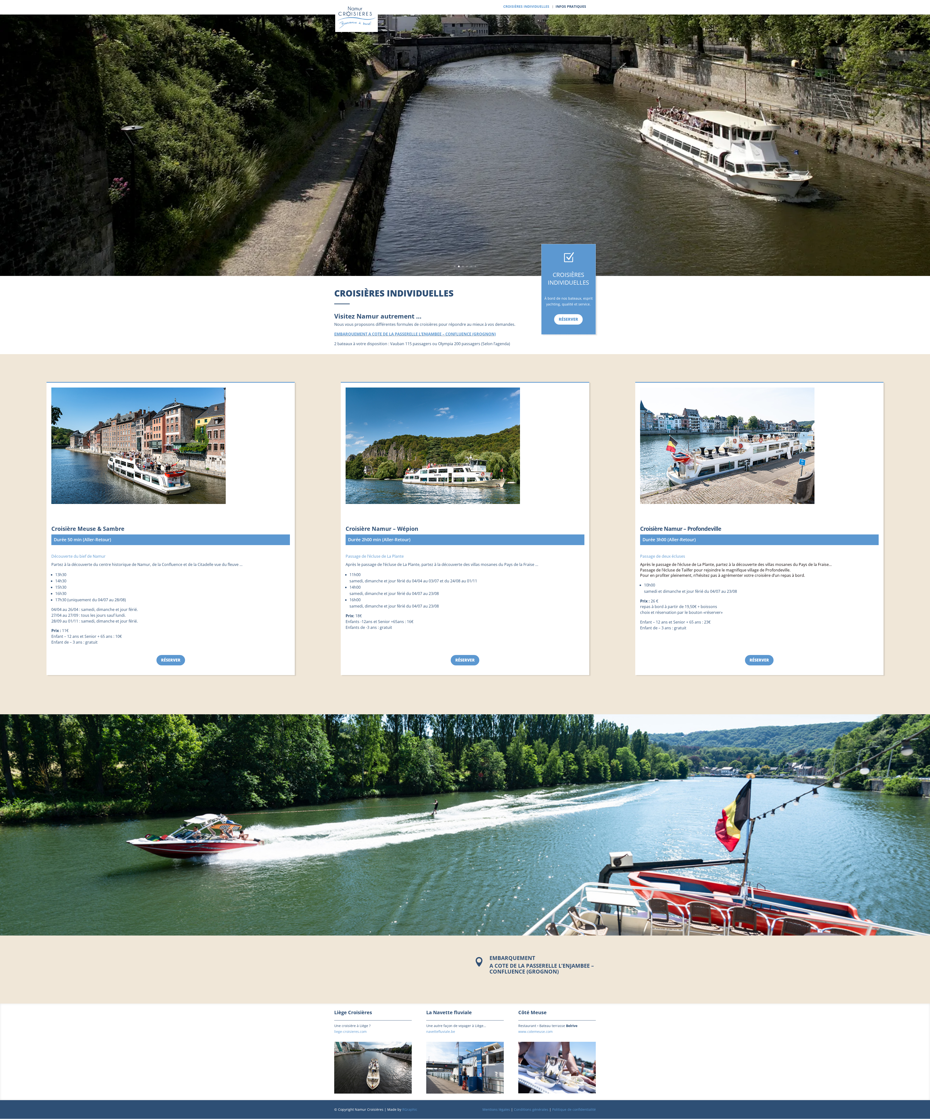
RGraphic (409, 1109)
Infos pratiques (571, 7)
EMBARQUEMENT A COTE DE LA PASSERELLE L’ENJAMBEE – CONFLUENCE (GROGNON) (415, 334)
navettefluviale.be (440, 1031)
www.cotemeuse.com (535, 1031)
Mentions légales (496, 1109)
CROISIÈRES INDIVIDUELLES (526, 7)
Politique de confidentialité (574, 1109)
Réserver (568, 319)
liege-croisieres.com (350, 1031)
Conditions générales (531, 1109)
